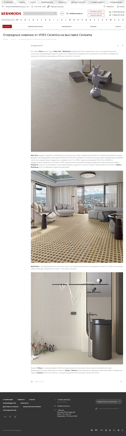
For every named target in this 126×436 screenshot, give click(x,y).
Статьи (33, 2)
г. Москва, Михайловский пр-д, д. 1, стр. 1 (17, 6)
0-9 (17, 20)
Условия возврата (97, 2)
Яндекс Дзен (15, 417)
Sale (62, 13)
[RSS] (118, 45)
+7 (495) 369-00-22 (118, 12)
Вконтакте (5, 417)
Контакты (62, 2)
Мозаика (93, 26)
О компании (8, 2)
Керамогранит (67, 26)
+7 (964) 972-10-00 (118, 15)
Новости (22, 2)
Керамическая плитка (35, 26)
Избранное (110, 6)
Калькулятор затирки (32, 407)
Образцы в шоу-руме (57, 6)
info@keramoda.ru (76, 13)
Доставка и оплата (78, 2)
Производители (47, 2)
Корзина (122, 6)
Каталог (7, 26)
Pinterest (10, 417)
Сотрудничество (116, 2)
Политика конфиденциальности (109, 408)
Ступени (118, 26)
